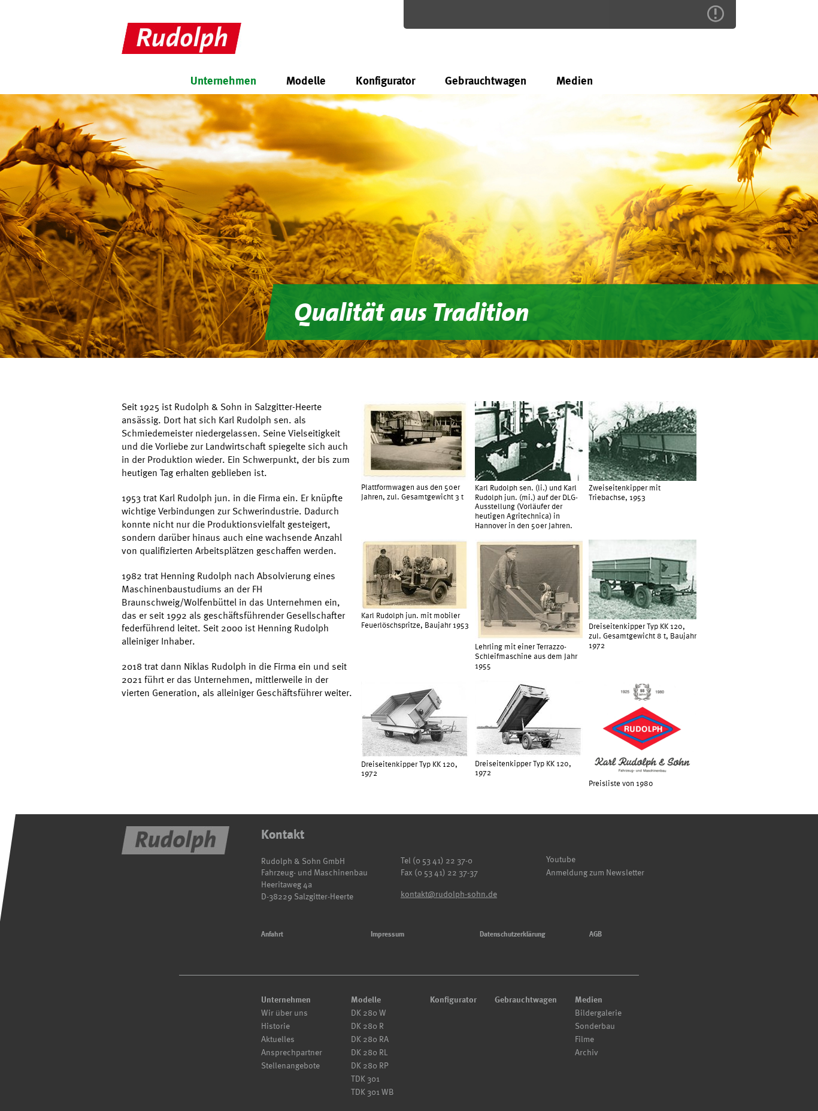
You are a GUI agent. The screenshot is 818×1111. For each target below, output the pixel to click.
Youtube (560, 859)
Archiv (586, 1052)
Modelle (306, 81)
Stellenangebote (290, 1065)
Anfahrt (272, 934)
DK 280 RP (370, 1065)
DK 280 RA (370, 1039)
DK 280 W (368, 1013)
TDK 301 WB (372, 1092)
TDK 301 (365, 1079)
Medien (574, 81)
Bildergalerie (598, 1013)
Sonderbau (595, 1026)
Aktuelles (278, 1039)
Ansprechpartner (291, 1052)
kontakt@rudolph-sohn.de (449, 894)
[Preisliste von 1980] (642, 728)
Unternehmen (223, 81)
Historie (275, 1026)
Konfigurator (385, 81)
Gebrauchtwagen (485, 81)
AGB (595, 934)
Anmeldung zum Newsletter (595, 872)
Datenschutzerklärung (513, 934)
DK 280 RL (369, 1052)
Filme (584, 1039)
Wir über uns (284, 1013)
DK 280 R (367, 1026)
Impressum (387, 934)
